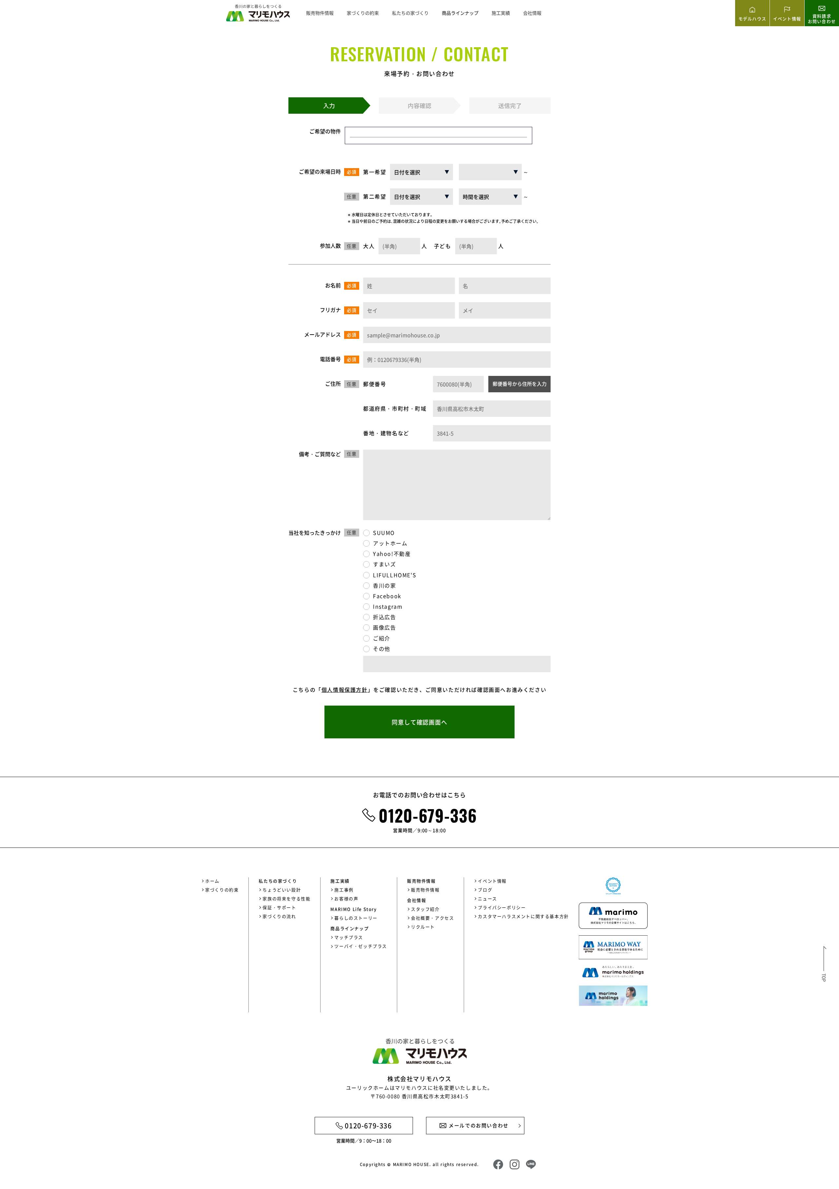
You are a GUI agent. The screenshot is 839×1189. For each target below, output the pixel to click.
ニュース (487, 898)
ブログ (485, 890)
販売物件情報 (320, 13)
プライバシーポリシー (502, 907)
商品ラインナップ (460, 13)
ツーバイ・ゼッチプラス (360, 946)
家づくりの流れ (279, 916)
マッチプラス (348, 937)
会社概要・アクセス (432, 918)
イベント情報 (492, 881)
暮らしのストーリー (355, 918)
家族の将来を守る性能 (286, 898)
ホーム (212, 881)
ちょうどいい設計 (282, 890)
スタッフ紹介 (425, 909)
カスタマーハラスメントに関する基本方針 (523, 916)
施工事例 (343, 890)
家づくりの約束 (363, 13)
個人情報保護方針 (345, 689)
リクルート (423, 927)
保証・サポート (279, 907)
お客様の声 (346, 898)
